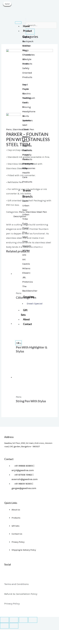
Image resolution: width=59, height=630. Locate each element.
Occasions (28, 296)
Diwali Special (35, 303)
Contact (27, 324)
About (26, 319)
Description (19, 216)
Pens (9, 129)
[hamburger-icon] (18, 22)
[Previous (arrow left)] (4, 626)
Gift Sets (24, 312)
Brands (27, 190)
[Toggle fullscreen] (23, 620)
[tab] (33, 216)
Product (27, 30)
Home (26, 26)
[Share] (13, 620)
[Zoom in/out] (32, 620)
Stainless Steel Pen (36, 211)
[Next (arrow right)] (13, 626)
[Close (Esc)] (4, 620)
